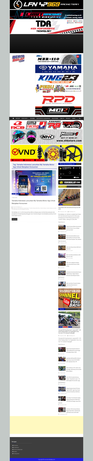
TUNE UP (62, 118)
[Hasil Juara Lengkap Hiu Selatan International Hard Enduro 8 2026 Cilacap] (62, 263)
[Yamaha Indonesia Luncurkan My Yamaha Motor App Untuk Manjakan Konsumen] (34, 183)
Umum (27, 193)
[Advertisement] (46, 43)
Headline (13, 193)
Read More (61, 222)
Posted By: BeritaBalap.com (17, 206)
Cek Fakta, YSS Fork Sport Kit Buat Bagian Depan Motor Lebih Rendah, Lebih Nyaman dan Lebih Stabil (73, 411)
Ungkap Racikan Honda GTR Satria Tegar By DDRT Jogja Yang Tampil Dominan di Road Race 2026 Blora (73, 390)
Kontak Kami (16, 447)
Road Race (22, 193)
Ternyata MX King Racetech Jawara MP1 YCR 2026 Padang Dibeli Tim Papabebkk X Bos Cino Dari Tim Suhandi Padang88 (69, 331)
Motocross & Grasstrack (68, 204)
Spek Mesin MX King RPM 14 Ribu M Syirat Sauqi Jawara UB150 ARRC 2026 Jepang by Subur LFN (73, 360)
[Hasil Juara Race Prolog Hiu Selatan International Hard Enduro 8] (62, 284)
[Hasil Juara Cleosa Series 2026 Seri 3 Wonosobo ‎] (62, 247)
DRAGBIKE (32, 118)
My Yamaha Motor (25, 208)
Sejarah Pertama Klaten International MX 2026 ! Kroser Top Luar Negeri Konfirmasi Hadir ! (73, 228)
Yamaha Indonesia (43, 208)
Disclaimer (16, 445)
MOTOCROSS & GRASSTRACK (43, 118)
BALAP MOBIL (55, 118)
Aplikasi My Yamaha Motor (17, 208)
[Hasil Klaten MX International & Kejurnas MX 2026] (69, 197)
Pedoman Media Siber (18, 449)
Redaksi (15, 451)
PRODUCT (68, 118)
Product (18, 193)
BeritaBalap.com (72, 211)
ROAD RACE (24, 118)
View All (79, 186)
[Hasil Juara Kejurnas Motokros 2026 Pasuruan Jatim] (62, 255)
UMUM (73, 118)
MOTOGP (18, 118)
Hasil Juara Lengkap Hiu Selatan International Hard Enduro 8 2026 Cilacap (72, 264)
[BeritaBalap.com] (13, 118)
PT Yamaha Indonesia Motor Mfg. (34, 208)
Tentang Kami (16, 453)
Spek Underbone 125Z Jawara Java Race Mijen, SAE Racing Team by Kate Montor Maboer (73, 369)
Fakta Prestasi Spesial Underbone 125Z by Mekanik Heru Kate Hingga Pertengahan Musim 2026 (73, 350)
